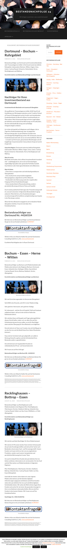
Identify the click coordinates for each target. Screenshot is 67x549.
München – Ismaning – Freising (52, 107)
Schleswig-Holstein (51, 190)
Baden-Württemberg (52, 142)
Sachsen (48, 183)
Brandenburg (50, 152)
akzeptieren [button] (36, 546)
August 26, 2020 (10, 401)
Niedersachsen (50, 169)
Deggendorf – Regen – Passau (52, 98)
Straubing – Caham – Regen (54, 103)
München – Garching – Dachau (52, 83)
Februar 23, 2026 (10, 59)
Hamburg (49, 159)
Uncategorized (50, 197)
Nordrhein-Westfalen (52, 173)
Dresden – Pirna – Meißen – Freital (54, 93)
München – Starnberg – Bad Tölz (54, 65)
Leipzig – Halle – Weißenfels (54, 79)
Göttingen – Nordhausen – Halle (54, 126)
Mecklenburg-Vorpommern (54, 166)
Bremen (48, 156)
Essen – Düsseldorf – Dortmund (52, 70)
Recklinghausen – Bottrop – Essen (17, 395)
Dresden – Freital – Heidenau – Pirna (51, 121)
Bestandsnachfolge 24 (33, 11)
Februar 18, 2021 (10, 261)
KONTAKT (30, 222)
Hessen (48, 163)
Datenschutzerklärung (49, 542)
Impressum (8, 36)
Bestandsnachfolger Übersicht (33, 31)
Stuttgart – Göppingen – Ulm (53, 88)
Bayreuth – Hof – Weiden (53, 116)
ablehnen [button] (44, 546)
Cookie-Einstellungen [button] (26, 546)
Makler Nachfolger (23, 59)
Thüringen (49, 193)
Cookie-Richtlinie (56, 544)
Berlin (48, 149)
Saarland (48, 180)
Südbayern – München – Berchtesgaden (53, 75)
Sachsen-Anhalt (50, 186)
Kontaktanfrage (52, 31)
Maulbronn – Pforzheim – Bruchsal (53, 112)
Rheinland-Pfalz (50, 176)
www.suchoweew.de (28, 239)
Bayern (48, 146)
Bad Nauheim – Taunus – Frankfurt (53, 131)
